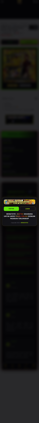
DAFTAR (11, 209)
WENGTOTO (24, 222)
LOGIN (27, 209)
